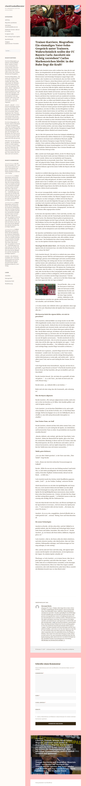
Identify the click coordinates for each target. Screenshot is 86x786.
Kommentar (39, 673)
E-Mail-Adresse (40, 702)
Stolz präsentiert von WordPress (43, 782)
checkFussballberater (14, 6)
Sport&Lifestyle (9, 39)
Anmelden (7, 275)
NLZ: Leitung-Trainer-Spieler (12, 36)
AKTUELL (7, 20)
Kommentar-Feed (9, 281)
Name (37, 695)
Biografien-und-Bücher (11, 22)
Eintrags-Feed (8, 278)
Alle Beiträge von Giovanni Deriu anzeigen (52, 640)
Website (37, 709)
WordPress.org (9, 283)
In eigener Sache (9, 34)
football (7, 256)
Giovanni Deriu (51, 649)
